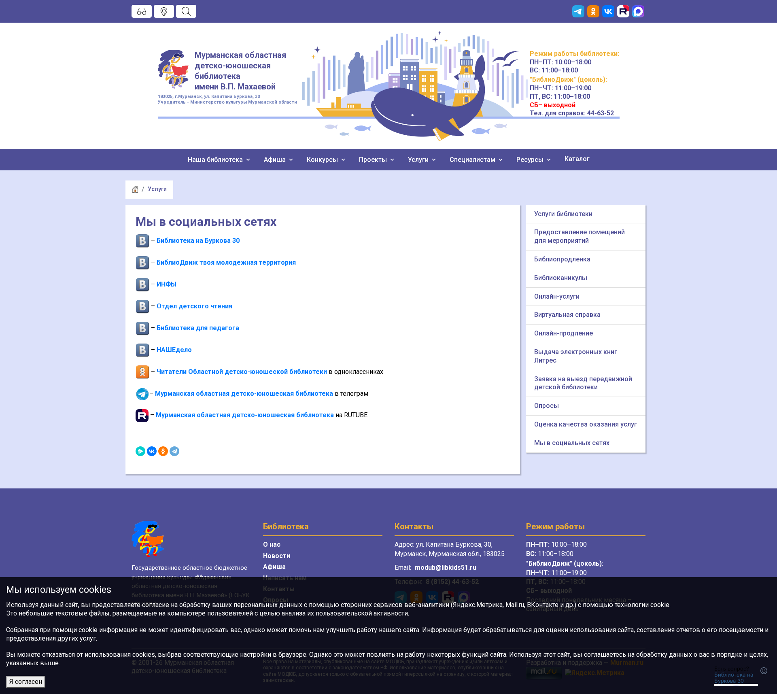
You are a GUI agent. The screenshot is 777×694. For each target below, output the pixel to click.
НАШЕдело (174, 350)
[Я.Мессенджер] (140, 451)
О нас (271, 544)
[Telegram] (174, 451)
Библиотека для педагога (198, 328)
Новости (276, 556)
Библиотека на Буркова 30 (198, 240)
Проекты (373, 159)
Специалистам (473, 159)
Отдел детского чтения (194, 306)
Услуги (419, 159)
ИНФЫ (166, 284)
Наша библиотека (216, 159)
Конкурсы (323, 159)
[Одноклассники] (163, 451)
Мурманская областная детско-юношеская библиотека (244, 393)
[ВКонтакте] (152, 451)
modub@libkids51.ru (445, 567)
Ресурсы (530, 159)
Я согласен (25, 682)
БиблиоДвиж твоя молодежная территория (226, 262)
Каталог (577, 159)
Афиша (275, 159)
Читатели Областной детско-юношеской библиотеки (242, 372)
